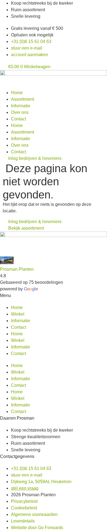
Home (17, 92)
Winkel (17, 314)
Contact (18, 119)
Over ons (20, 112)
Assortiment (22, 99)
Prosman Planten (17, 269)
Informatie (20, 105)
